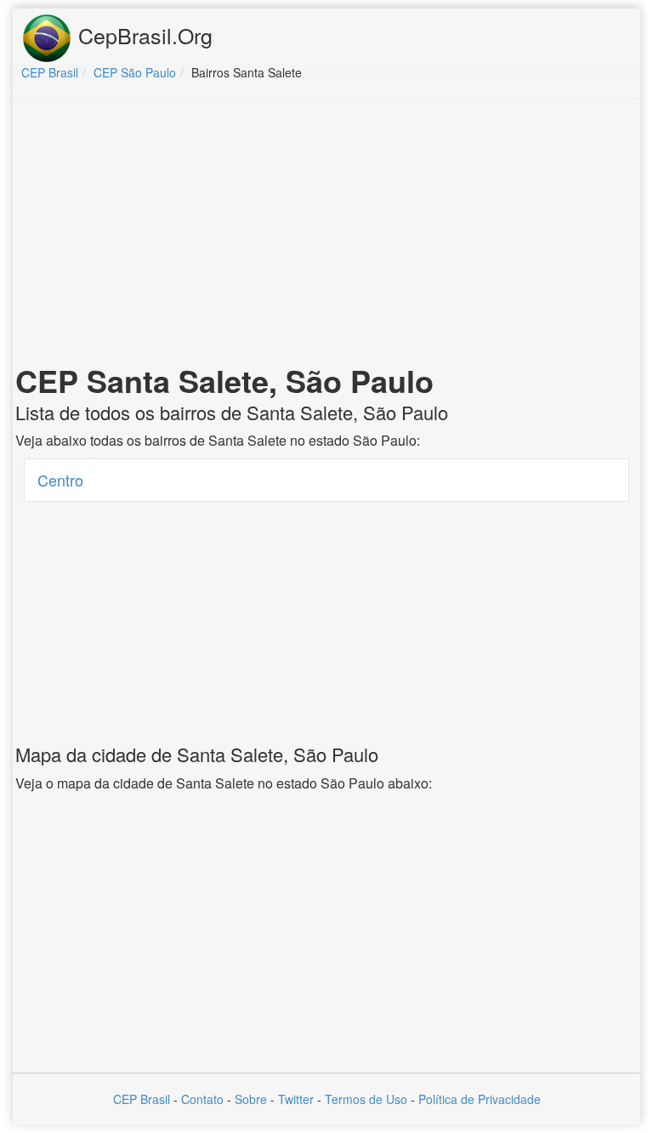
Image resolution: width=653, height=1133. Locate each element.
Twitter (296, 1098)
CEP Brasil (141, 1098)
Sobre (251, 1098)
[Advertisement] (326, 235)
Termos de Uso (366, 1098)
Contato (202, 1098)
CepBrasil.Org (142, 35)
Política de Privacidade (479, 1098)
